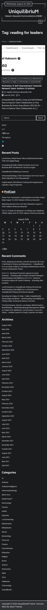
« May (4, 249)
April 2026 (5, 333)
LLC (3, 129)
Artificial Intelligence (9, 486)
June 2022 (6, 428)
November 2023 (8, 387)
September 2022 (8, 416)
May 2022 (5, 432)
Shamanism (6, 569)
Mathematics (7, 524)
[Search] (40, 22)
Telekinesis (6, 581)
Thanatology (23, 82)
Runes (4, 561)
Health (5, 78)
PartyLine (5, 540)
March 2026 (6, 338)
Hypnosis (13, 78)
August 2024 (6, 371)
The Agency (6, 137)
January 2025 (7, 366)
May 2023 (5, 399)
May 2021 (5, 461)
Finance (5, 507)
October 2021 (7, 449)
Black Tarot (6, 495)
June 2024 (6, 375)
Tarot (4, 577)
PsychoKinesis (7, 548)
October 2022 (7, 412)
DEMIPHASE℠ (7, 499)
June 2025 (6, 354)
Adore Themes (16, 607)
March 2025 (6, 362)
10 (3, 232)
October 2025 (7, 346)
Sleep (15, 82)
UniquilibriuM (24, 11)
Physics (5, 544)
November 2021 (8, 445)
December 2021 (7, 441)
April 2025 (5, 358)
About (4, 125)
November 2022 (8, 408)
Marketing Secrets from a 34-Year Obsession (18, 204)
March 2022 (6, 437)
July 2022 (5, 424)
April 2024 (5, 379)
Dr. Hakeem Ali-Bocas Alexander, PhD (18, 92)
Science (4, 565)
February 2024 (7, 383)
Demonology (6, 503)
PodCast (9, 191)
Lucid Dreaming (24, 78)
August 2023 (6, 395)
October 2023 (7, 391)
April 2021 (5, 465)
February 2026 (7, 342)
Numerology (6, 536)
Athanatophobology (9, 491)
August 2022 (6, 420)
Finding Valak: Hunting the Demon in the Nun (18, 301)
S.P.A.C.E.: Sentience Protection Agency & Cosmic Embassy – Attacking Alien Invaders (22, 280)
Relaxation (6, 82)
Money (4, 532)
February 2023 (7, 404)
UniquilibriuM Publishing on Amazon (15, 172)
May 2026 (5, 329)
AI (2, 478)
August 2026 (6, 325)
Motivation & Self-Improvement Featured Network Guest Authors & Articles (21, 87)
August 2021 (6, 453)
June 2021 (6, 457)
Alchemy (5, 482)
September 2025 (8, 350)
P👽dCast (5, 133)
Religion (5, 557)
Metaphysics (37, 78)
